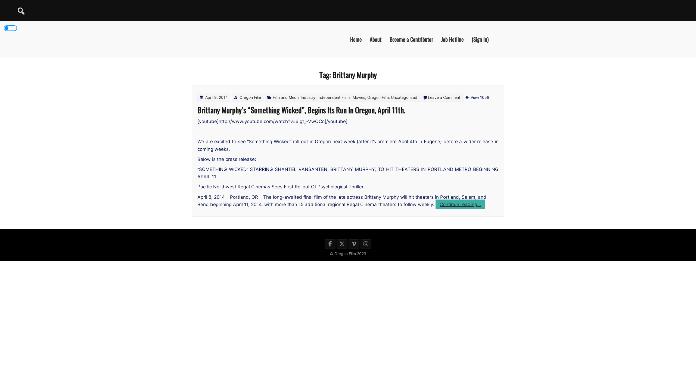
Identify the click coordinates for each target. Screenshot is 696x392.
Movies (359, 97)
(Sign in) (480, 39)
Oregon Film (250, 97)
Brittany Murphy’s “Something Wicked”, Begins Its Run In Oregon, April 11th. (301, 109)
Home (356, 39)
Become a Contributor (411, 39)
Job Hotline (452, 39)
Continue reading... (462, 205)
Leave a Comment (444, 97)
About (375, 39)
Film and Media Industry (294, 97)
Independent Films (334, 97)
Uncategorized (404, 97)
